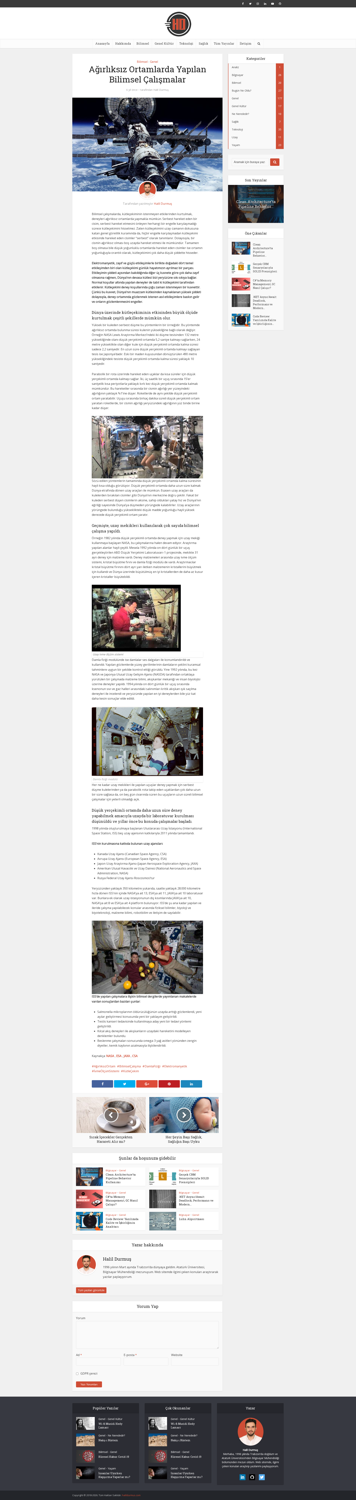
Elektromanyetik (175, 1066)
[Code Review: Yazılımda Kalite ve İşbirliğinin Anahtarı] (242, 320)
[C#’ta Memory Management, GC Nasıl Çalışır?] (242, 284)
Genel (154, 62)
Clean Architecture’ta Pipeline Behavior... (256, 204)
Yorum (80, 1318)
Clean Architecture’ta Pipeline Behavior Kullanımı (121, 1178)
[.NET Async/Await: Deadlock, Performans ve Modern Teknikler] (242, 300)
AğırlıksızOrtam (104, 1066)
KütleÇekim (131, 1071)
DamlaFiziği (152, 1066)
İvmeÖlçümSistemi (106, 1071)
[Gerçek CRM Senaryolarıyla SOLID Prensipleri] (242, 267)
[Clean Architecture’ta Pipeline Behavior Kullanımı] (242, 248)
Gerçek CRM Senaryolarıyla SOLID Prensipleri (194, 1178)
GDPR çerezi (88, 1373)
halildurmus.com (131, 1495)
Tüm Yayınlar (224, 43)
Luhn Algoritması (191, 1219)
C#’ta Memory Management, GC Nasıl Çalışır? (122, 1200)
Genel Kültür (164, 43)
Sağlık (203, 43)
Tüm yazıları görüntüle (91, 1290)
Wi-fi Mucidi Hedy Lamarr (110, 1425)
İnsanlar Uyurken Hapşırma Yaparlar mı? (114, 1475)
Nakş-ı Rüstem (108, 1440)
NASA (110, 1056)
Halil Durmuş (161, 90)
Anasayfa (102, 43)
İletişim (245, 43)
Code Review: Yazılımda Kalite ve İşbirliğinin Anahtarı (122, 1222)
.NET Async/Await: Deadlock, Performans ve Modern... (196, 1200)
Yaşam (112, 1468)
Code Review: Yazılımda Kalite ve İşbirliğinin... (264, 320)
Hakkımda (123, 43)
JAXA (127, 1056)
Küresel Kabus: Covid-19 (113, 1456)
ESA (118, 1056)
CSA (135, 1056)
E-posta (130, 1355)
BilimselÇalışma (130, 1066)
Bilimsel (142, 43)
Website (176, 1355)
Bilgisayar (111, 1170)
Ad (79, 1355)
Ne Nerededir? (116, 1435)
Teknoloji (186, 43)
